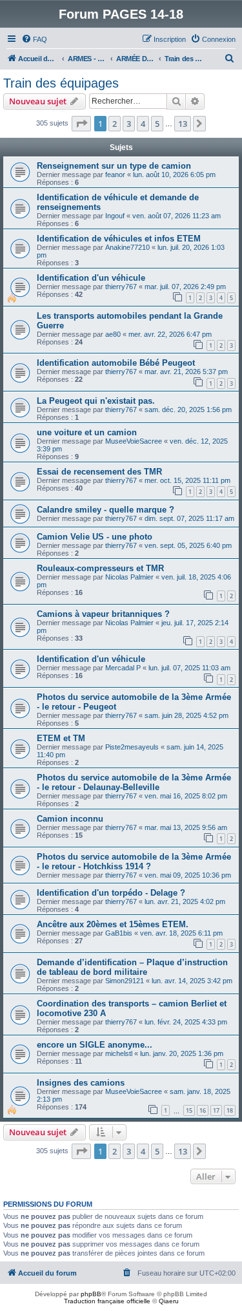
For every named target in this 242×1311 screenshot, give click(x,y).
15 (189, 1110)
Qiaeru (169, 1301)
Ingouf (115, 216)
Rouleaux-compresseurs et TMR (100, 568)
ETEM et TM (61, 738)
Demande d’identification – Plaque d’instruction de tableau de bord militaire (132, 967)
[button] (81, 123)
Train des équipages (61, 83)
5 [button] (157, 123)
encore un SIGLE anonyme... (94, 1045)
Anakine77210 (127, 247)
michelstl (118, 1053)
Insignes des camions (81, 1083)
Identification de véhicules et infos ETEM (119, 238)
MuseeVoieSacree (133, 441)
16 (202, 1110)
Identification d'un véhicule (91, 278)
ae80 (113, 334)
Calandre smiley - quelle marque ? (105, 509)
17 (216, 1110)
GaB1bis (118, 933)
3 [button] (128, 123)
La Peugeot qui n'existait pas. (96, 401)
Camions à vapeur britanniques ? (103, 614)
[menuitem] (34, 39)
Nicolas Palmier (129, 577)
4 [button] (143, 123)
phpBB (91, 1293)
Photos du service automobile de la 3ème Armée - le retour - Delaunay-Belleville (134, 782)
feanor (115, 174)
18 (230, 1110)
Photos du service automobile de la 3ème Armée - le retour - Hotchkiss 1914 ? (134, 861)
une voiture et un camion (87, 432)
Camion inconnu (70, 819)
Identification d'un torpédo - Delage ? (111, 893)
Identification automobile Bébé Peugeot (116, 363)
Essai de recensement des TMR (99, 471)
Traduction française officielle (107, 1301)
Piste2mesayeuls (132, 747)
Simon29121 (124, 981)
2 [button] (114, 123)
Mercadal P (123, 668)
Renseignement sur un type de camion (114, 166)
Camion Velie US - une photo (94, 537)
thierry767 (121, 286)
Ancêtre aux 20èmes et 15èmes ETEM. (112, 924)
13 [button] (182, 123)
